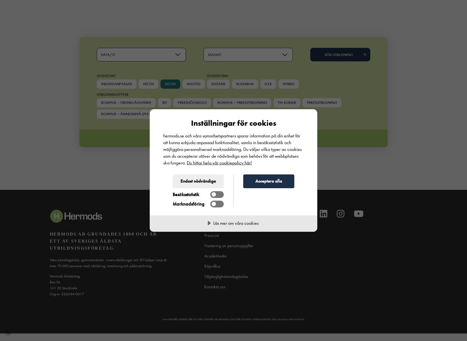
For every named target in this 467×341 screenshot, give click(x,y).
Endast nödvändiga (198, 181)
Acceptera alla (268, 181)
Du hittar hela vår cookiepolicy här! (219, 163)
